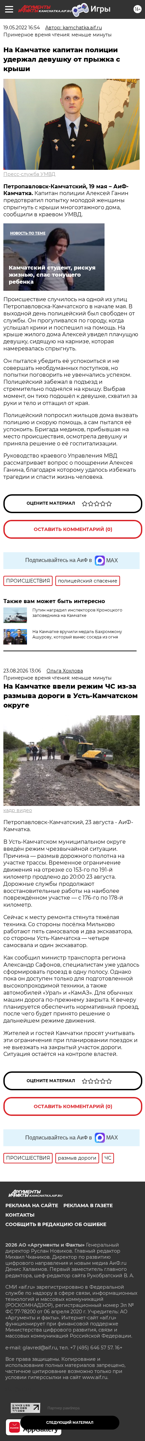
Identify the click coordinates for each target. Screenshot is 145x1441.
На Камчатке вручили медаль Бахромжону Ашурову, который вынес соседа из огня (77, 634)
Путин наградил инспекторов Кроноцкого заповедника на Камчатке (77, 612)
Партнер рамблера (64, 1408)
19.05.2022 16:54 (21, 28)
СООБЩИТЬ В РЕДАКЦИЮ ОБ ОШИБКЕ (55, 1224)
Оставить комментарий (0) (73, 529)
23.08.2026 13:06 (22, 671)
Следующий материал (69, 1422)
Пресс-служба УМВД (29, 174)
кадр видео (17, 810)
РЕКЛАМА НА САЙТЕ (31, 1205)
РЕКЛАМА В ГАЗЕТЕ (88, 1205)
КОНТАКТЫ (19, 1215)
